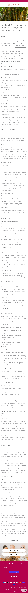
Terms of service (14, 589)
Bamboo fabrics (5, 529)
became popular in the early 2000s (11, 85)
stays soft (8, 151)
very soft (13, 239)
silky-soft (18, 465)
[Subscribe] (23, 567)
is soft (21, 140)
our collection (4, 158)
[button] (1, 4)
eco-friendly (8, 188)
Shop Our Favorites (14, 554)
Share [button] (3, 36)
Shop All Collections (14, 550)
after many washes (16, 151)
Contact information (14, 591)
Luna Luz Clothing (12, 498)
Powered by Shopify (16, 587)
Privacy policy (7, 589)
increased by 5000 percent (17, 43)
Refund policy (23, 587)
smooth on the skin (17, 330)
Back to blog (14, 540)
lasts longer (12, 451)
